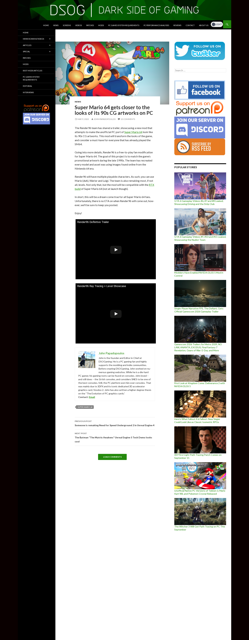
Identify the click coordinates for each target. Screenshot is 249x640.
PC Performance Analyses (156, 25)
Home (46, 25)
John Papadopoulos (105, 119)
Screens (67, 25)
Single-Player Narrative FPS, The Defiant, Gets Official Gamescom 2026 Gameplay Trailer (198, 310)
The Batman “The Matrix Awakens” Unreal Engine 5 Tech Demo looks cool (113, 437)
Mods (101, 25)
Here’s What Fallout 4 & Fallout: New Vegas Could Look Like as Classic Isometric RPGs (197, 420)
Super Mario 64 (133, 132)
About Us (203, 25)
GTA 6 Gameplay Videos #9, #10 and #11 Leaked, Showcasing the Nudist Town (200, 238)
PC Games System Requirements (123, 25)
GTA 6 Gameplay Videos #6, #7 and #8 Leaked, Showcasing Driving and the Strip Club (198, 202)
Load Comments (112, 457)
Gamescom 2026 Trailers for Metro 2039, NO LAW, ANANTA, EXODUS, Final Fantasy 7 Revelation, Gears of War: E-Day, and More (198, 347)
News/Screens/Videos (33, 39)
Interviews (28, 92)
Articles (27, 45)
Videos (78, 25)
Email (92, 397)
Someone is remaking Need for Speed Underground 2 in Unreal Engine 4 (114, 423)
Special (26, 51)
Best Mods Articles (32, 70)
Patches (90, 25)
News (55, 25)
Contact (190, 25)
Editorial (27, 86)
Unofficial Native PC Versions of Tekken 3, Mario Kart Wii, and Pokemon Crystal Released (199, 492)
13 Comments (128, 119)
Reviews (177, 25)
